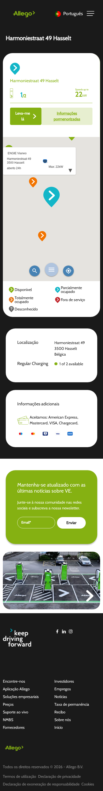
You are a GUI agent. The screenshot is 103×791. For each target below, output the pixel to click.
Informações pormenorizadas (67, 116)
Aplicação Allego (16, 689)
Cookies (87, 784)
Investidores (64, 681)
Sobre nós (62, 719)
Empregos (62, 689)
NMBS (8, 719)
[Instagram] (71, 631)
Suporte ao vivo (15, 712)
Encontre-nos (14, 681)
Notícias (60, 696)
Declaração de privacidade (59, 776)
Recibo (59, 712)
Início (58, 727)
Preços (8, 704)
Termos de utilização (19, 776)
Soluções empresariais (21, 696)
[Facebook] (57, 631)
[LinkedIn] (64, 631)
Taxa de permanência (71, 704)
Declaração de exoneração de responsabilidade (41, 784)
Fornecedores (14, 727)
